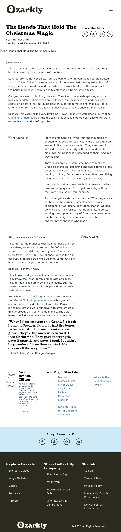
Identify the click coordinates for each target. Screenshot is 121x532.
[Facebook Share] (85, 34)
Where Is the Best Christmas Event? (103, 381)
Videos (13, 485)
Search (88, 470)
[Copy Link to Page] (110, 34)
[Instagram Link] (66, 441)
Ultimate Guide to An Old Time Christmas (67, 410)
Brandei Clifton (22, 39)
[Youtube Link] (79, 441)
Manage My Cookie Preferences (96, 495)
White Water (54, 482)
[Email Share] (102, 34)
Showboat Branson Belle (58, 491)
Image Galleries (18, 478)
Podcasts (14, 493)
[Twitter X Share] (93, 34)
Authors (13, 500)
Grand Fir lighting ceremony (31, 300)
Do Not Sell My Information (93, 506)
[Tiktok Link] (54, 441)
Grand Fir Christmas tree (23, 117)
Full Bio (22, 411)
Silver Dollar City (29, 82)
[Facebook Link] (42, 441)
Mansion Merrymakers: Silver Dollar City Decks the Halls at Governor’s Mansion (67, 388)
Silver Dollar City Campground (57, 502)
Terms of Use (92, 478)
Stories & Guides (19, 470)
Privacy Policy (93, 485)
